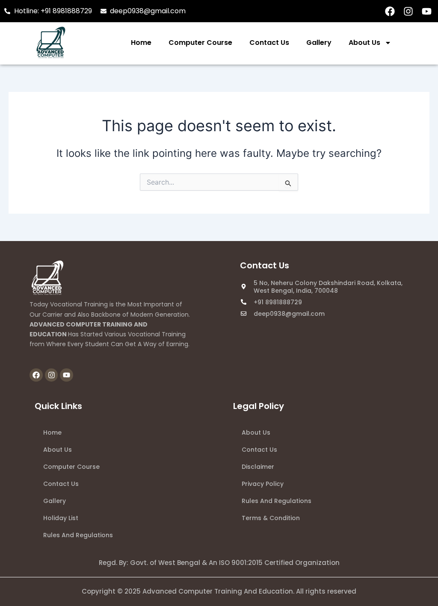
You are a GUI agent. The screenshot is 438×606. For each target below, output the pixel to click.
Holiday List (60, 518)
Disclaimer (258, 466)
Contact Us (269, 42)
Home (141, 42)
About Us (364, 42)
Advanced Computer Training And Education (217, 591)
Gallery (318, 42)
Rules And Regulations (78, 535)
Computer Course (200, 42)
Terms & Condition (271, 518)
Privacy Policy (263, 484)
